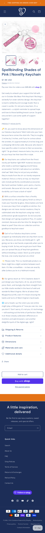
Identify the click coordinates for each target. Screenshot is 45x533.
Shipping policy (35, 524)
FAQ (6, 456)
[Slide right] (42, 61)
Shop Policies (10, 461)
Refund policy (37, 520)
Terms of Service (11, 467)
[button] (4, 11)
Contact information (23, 527)
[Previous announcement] (4, 3)
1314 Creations (13, 520)
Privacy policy (11, 524)
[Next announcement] (40, 3)
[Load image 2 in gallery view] (22, 61)
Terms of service (23, 524)
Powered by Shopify (24, 520)
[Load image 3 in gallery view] (34, 61)
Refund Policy (10, 477)
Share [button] (6, 361)
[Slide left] (2, 61)
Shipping (4, 83)
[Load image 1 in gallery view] (11, 61)
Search (7, 445)
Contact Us (9, 483)
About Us (8, 451)
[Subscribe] (37, 428)
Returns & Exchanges (13, 472)
